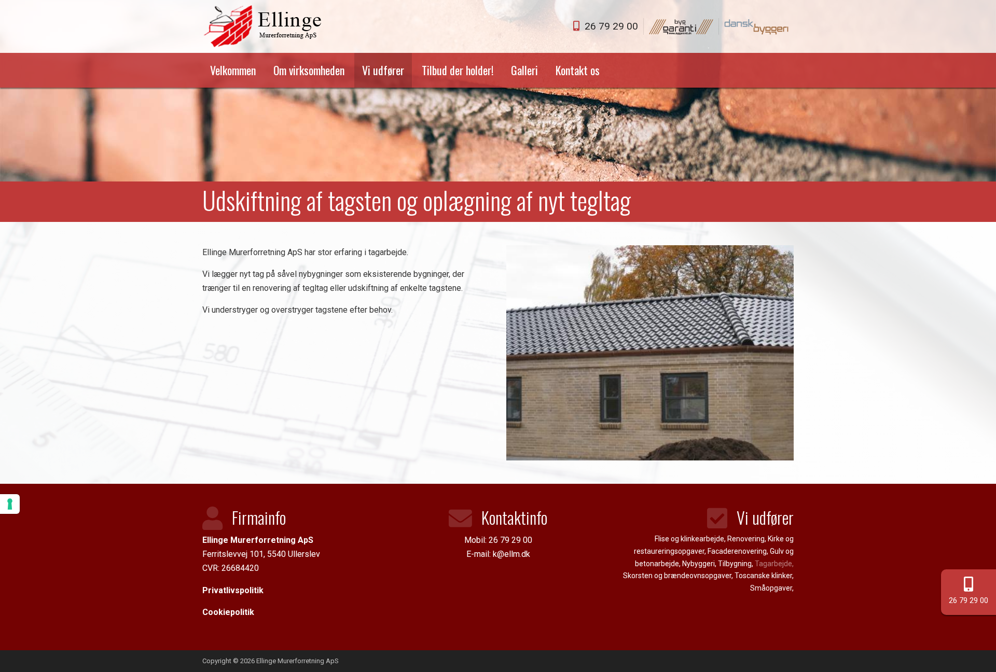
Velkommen (233, 70)
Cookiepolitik (228, 612)
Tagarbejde (773, 563)
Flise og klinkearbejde (689, 539)
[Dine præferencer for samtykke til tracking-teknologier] (10, 504)
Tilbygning (735, 563)
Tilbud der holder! (457, 70)
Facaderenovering (737, 551)
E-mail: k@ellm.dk (498, 554)
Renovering (746, 539)
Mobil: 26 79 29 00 (498, 540)
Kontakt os (578, 70)
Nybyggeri (698, 563)
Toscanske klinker (763, 575)
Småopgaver (771, 588)
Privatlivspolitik (233, 590)
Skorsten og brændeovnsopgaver (677, 575)
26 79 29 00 (968, 600)
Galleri (524, 70)
